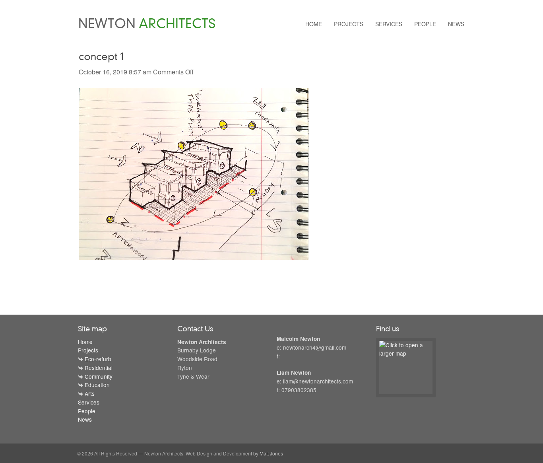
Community (98, 376)
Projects (348, 24)
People (425, 24)
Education (97, 385)
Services (388, 24)
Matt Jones (271, 453)
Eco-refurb (98, 359)
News (456, 24)
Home (313, 24)
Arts (90, 393)
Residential (98, 368)
